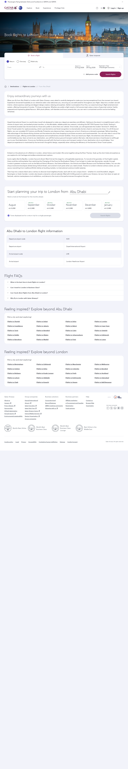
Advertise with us (50, 408)
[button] (65, 282)
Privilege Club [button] (59, 8)
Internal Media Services (32, 413)
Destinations (14, 86)
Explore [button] (29, 8)
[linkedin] (114, 408)
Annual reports (9, 413)
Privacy (23, 442)
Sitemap (62, 442)
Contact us (89, 400)
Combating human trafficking (48, 442)
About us (7, 400)
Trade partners (70, 408)
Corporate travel (50, 400)
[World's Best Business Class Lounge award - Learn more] (55, 428)
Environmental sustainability (13, 416)
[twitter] (111, 408)
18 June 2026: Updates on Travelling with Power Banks (27, 2)
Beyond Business (50, 403)
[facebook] (107, 408)
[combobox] (89, 191)
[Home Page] (5, 86)
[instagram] (122, 408)
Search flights (105, 215)
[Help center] (97, 8)
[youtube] (118, 408)
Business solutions (51, 397)
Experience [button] (47, 8)
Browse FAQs (90, 403)
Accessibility (32, 442)
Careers (6, 403)
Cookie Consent (72, 442)
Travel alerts (90, 406)
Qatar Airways (9, 397)
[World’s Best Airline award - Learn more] (7, 428)
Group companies (31, 397)
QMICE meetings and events (54, 406)
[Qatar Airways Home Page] (11, 8)
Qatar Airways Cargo (31, 411)
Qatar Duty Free (30, 408)
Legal (17, 442)
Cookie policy (8, 442)
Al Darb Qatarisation (10, 411)
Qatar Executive (30, 406)
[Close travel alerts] (122, 2)
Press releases (8, 406)
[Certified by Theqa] (114, 398)
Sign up (121, 8)
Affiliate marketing (71, 400)
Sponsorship (8, 408)
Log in (113, 8)
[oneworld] (20, 8)
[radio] (16, 205)
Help (87, 397)
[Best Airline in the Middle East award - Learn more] (79, 428)
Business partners (72, 397)
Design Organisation (31, 416)
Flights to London (29, 86)
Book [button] (37, 8)
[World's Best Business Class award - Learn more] (31, 428)
